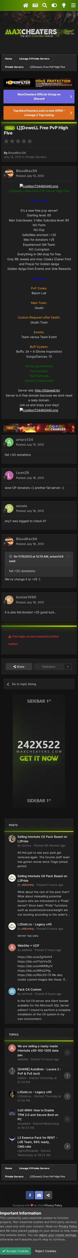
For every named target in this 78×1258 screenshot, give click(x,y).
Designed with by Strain (29, 1205)
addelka (27, 950)
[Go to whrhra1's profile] (12, 991)
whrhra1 (27, 994)
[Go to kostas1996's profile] (9, 600)
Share (20, 666)
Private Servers (36, 157)
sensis (21, 506)
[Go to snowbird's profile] (12, 1112)
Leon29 (22, 472)
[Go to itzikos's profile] (12, 1071)
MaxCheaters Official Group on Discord (39, 96)
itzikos (22, 1078)
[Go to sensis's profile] (9, 508)
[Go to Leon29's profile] (9, 475)
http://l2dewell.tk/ (47, 390)
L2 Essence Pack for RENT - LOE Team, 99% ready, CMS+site (37, 1142)
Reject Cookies (45, 1251)
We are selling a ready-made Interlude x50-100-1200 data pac (38, 1050)
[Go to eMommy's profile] (12, 878)
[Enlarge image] (39, 186)
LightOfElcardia (28, 1150)
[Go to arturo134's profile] (9, 442)
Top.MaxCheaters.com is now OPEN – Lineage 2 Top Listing (39, 113)
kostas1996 (26, 597)
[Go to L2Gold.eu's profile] (12, 1094)
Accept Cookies (17, 1251)
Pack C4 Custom (29, 989)
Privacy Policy (53, 1205)
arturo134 (24, 439)
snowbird (24, 1123)
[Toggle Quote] (11, 556)
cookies (33, 1230)
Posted (30, 176)
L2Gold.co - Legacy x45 (35, 924)
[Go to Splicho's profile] (12, 838)
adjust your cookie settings (57, 1235)
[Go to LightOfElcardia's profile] (12, 1139)
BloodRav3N (17, 152)
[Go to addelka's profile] (12, 947)
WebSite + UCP (28, 945)
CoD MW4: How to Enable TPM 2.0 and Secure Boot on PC (38, 1115)
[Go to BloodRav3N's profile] (9, 173)
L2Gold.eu (24, 1096)
